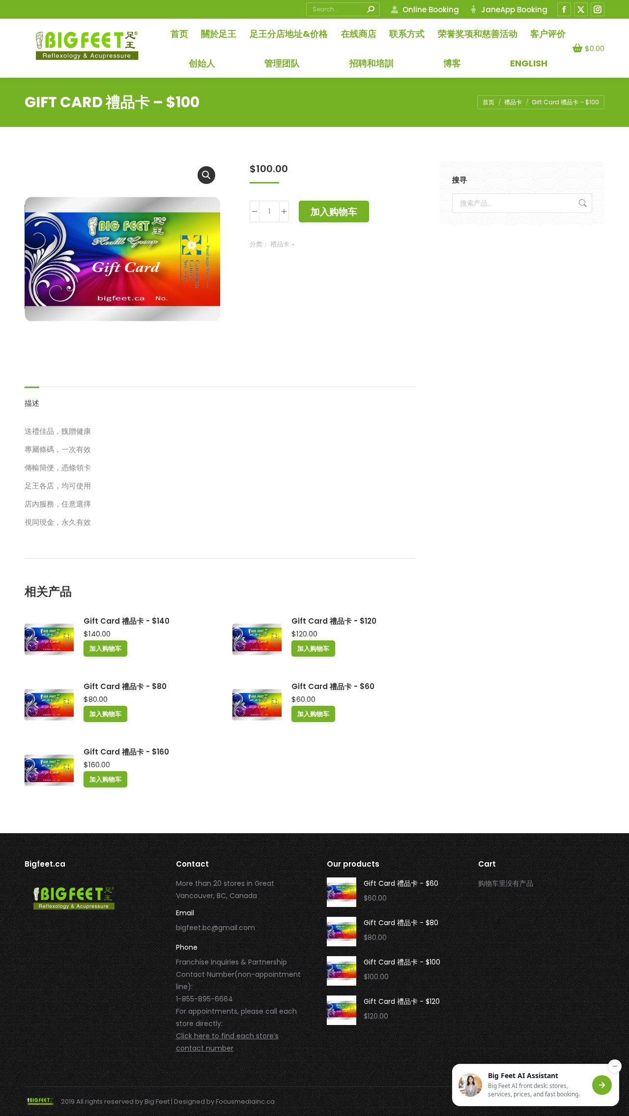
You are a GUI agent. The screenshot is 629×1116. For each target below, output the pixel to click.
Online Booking (430, 9)
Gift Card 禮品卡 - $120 (333, 621)
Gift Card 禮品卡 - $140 (127, 621)
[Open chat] (602, 1085)
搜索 (582, 203)
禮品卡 (279, 244)
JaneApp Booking (514, 9)
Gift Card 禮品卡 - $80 (125, 686)
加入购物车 (334, 211)
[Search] (370, 9)
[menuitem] (528, 63)
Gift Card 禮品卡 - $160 (126, 752)
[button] (206, 175)
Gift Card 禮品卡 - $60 (332, 686)
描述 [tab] (32, 403)
